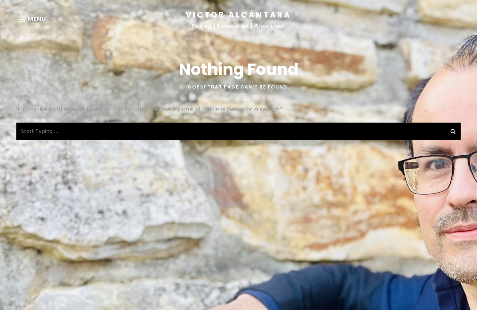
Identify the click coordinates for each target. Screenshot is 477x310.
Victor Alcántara (238, 14)
